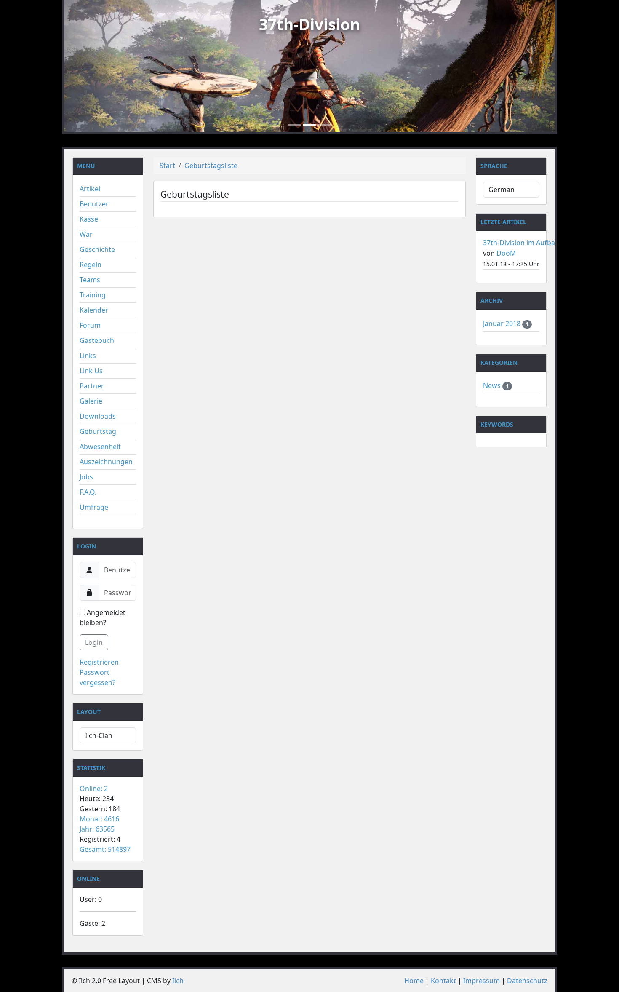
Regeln (90, 264)
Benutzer (94, 204)
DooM (506, 253)
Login (94, 642)
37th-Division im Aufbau (521, 242)
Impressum (481, 980)
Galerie (91, 401)
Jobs (86, 476)
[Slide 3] (324, 125)
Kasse (89, 219)
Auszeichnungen (106, 461)
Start (167, 165)
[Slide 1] (294, 125)
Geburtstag (98, 431)
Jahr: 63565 (97, 829)
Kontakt (443, 980)
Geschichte (97, 249)
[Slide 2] (309, 125)
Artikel (90, 188)
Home (414, 980)
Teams (90, 279)
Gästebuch (97, 340)
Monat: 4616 (99, 819)
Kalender (94, 310)
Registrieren (99, 662)
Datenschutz (527, 980)
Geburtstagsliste (210, 165)
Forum (90, 325)
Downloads (98, 416)
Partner (92, 385)
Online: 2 (94, 788)
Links (88, 355)
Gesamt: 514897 (105, 849)
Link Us (91, 370)
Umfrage (94, 507)
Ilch (178, 980)
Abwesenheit (100, 446)
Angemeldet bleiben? (102, 617)
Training (93, 294)
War (86, 234)
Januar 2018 (502, 323)
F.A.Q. (88, 492)
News (492, 385)
